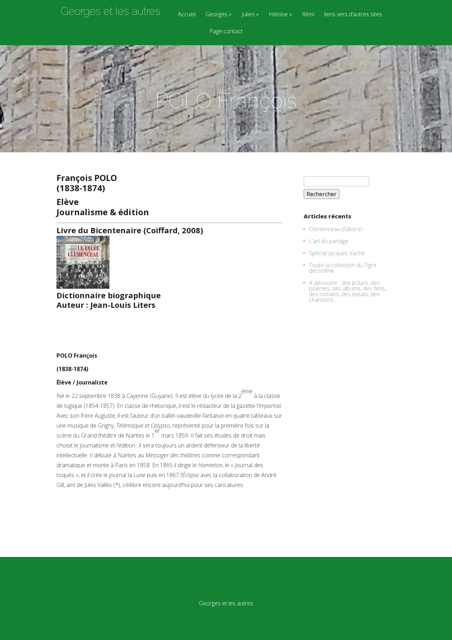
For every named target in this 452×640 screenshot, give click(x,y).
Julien (248, 14)
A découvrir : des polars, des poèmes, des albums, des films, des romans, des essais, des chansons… (347, 291)
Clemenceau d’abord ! (336, 229)
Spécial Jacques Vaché (337, 253)
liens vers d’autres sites (353, 14)
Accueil (187, 14)
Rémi (308, 14)
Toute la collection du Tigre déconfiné (342, 268)
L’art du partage (329, 241)
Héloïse (278, 14)
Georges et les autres (110, 11)
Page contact (226, 31)
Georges (216, 14)
